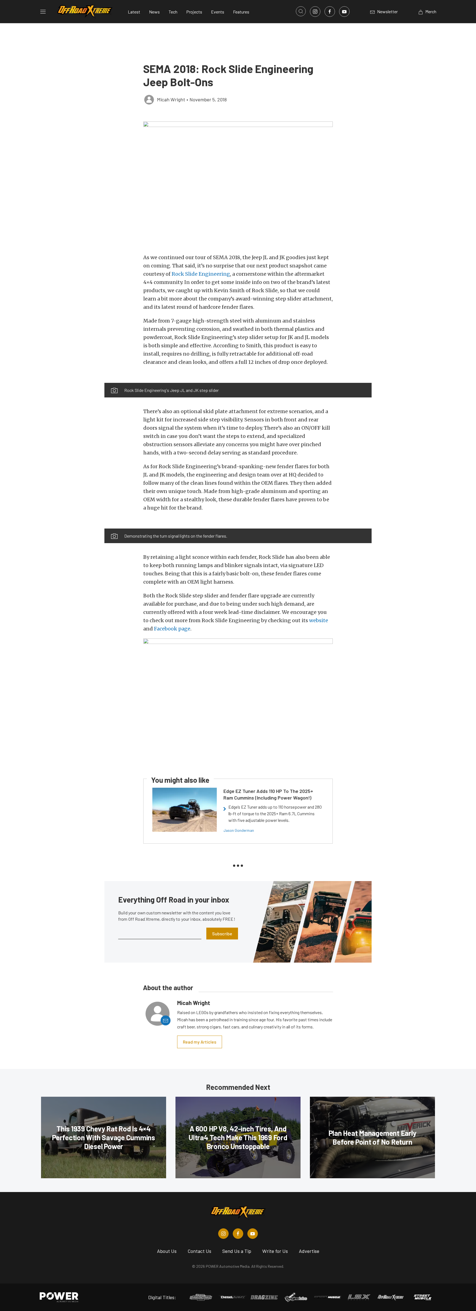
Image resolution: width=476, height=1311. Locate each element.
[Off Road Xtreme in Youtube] (252, 1233)
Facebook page (172, 628)
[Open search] (301, 11)
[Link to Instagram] (315, 11)
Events (217, 11)
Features (241, 11)
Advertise (309, 1251)
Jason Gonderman (238, 830)
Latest (134, 11)
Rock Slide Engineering (201, 274)
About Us (167, 1251)
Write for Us (275, 1251)
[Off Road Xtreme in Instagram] (223, 1233)
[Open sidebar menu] (43, 11)
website (318, 620)
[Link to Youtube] (344, 11)
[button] (238, 184)
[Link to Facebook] (329, 11)
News (154, 11)
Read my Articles (199, 1041)
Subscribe (222, 933)
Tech (173, 11)
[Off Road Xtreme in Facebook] (238, 1233)
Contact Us (199, 1251)
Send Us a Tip (236, 1251)
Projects (194, 11)
